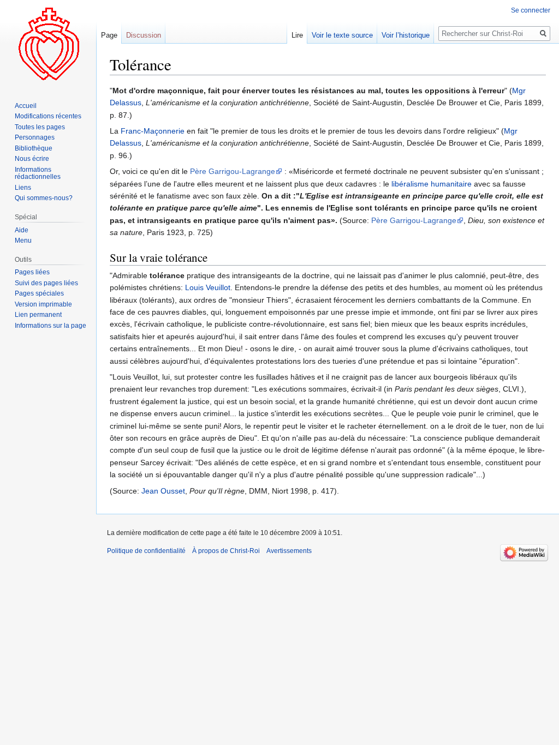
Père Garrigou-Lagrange (232, 171)
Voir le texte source (342, 35)
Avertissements (289, 551)
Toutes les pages (40, 127)
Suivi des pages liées (46, 283)
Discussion (143, 35)
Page (109, 35)
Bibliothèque (33, 148)
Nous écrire (32, 159)
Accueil (26, 106)
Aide (21, 230)
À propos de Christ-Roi (226, 551)
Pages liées (32, 272)
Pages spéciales (39, 293)
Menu (23, 240)
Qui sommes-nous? (44, 198)
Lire (297, 35)
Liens (23, 187)
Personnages (35, 137)
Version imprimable (43, 304)
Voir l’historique (406, 35)
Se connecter (530, 10)
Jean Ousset (163, 490)
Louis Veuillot (207, 287)
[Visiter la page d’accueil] (48, 43)
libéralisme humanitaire (431, 183)
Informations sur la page (50, 325)
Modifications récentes (48, 116)
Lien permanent (38, 315)
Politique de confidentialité (146, 551)
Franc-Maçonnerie (153, 131)
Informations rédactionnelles (38, 173)
